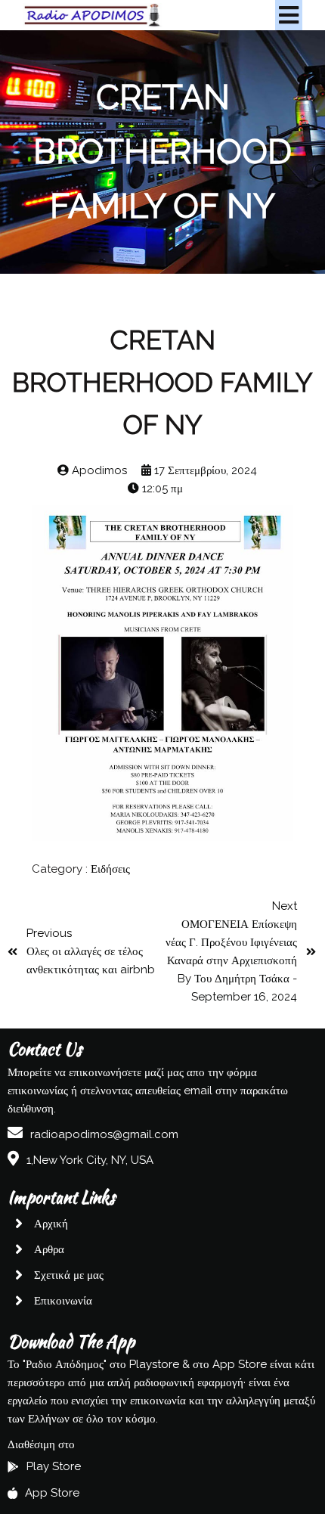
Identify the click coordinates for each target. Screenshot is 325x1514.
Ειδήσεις (110, 869)
